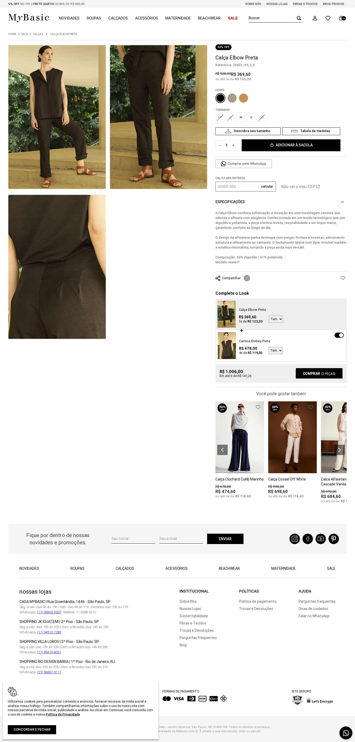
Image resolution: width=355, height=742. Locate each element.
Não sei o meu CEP (298, 186)
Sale (24, 34)
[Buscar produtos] (297, 18)
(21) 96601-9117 (49, 672)
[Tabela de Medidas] (311, 131)
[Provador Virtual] (248, 131)
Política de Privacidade (63, 714)
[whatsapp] (345, 732)
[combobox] (275, 18)
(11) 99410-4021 (49, 652)
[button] (315, 18)
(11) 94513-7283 (49, 632)
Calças (38, 34)
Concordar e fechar (32, 729)
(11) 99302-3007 (49, 612)
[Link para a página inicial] (12, 34)
